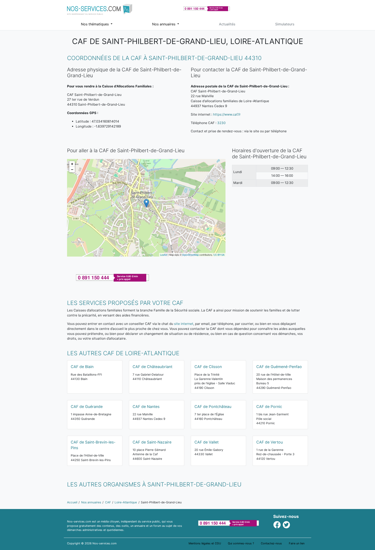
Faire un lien (296, 543)
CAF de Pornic (269, 406)
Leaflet (163, 254)
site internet (183, 324)
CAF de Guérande (87, 406)
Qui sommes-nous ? (241, 543)
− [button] (72, 169)
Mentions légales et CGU (205, 543)
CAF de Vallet (206, 442)
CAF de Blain (82, 366)
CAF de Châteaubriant (152, 366)
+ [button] (72, 164)
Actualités (227, 24)
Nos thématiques (95, 24)
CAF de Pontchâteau (212, 406)
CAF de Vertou (269, 442)
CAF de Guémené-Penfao (279, 366)
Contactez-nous (271, 543)
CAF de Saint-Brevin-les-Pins (93, 445)
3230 (221, 123)
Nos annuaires (164, 24)
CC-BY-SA (218, 254)
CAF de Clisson (208, 366)
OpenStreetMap (190, 254)
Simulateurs (284, 24)
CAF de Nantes (146, 406)
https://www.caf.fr (227, 114)
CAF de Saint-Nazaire (152, 442)
